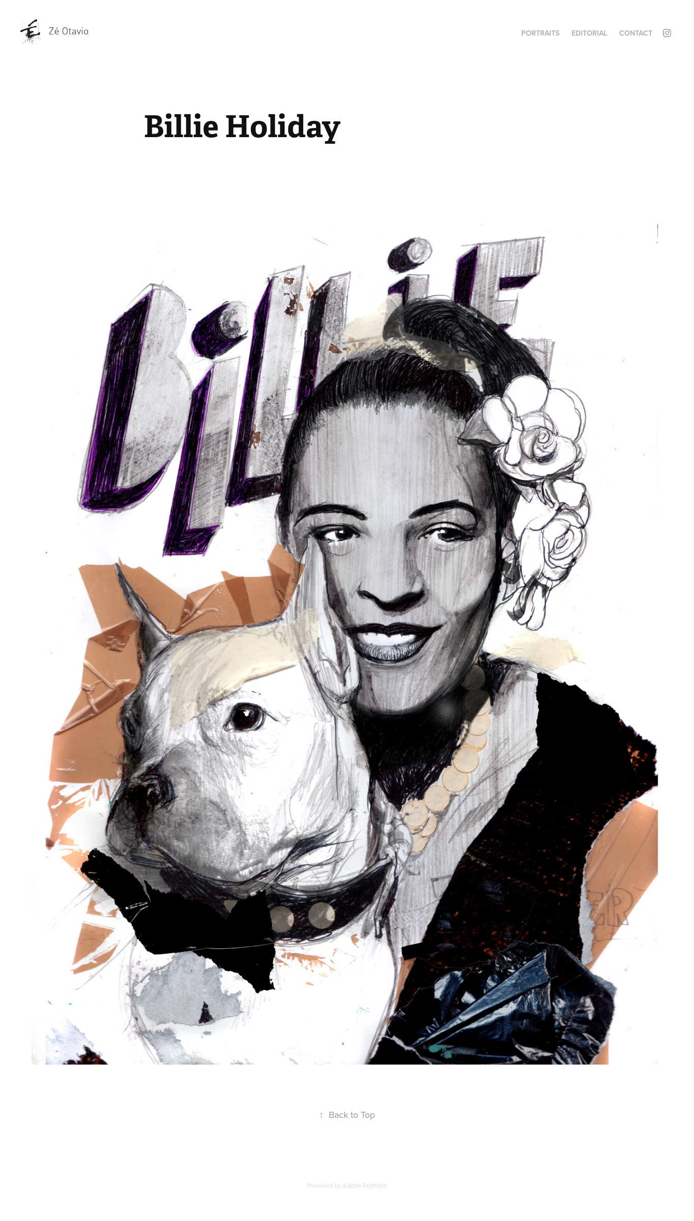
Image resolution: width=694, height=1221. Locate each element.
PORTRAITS (540, 33)
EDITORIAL (589, 33)
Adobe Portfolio (364, 1185)
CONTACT (635, 33)
